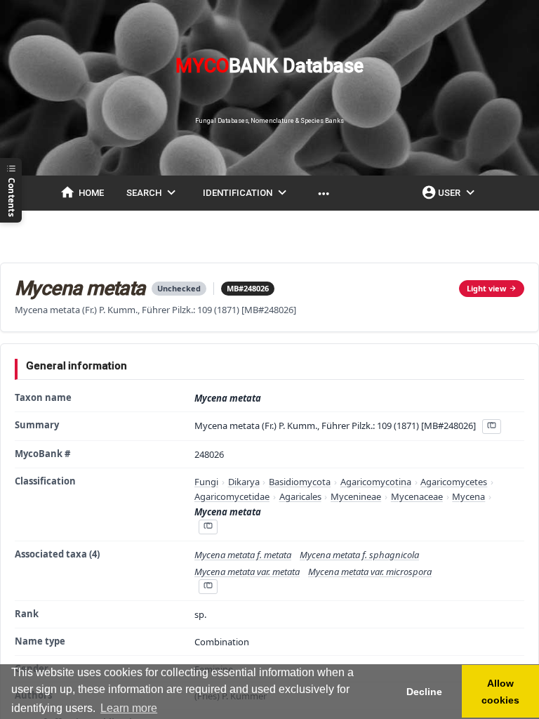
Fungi (206, 481)
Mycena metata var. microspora (370, 571)
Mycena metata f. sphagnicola (359, 554)
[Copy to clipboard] (491, 426)
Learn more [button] (128, 708)
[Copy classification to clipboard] (208, 527)
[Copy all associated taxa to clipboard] (208, 586)
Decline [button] (424, 691)
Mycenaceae (417, 496)
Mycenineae (356, 496)
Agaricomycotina (375, 481)
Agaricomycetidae (232, 496)
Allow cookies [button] (500, 692)
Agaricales (300, 496)
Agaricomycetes (453, 481)
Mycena (468, 496)
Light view (486, 288)
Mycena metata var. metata (247, 571)
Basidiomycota (300, 481)
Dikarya (244, 481)
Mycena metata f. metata (242, 554)
